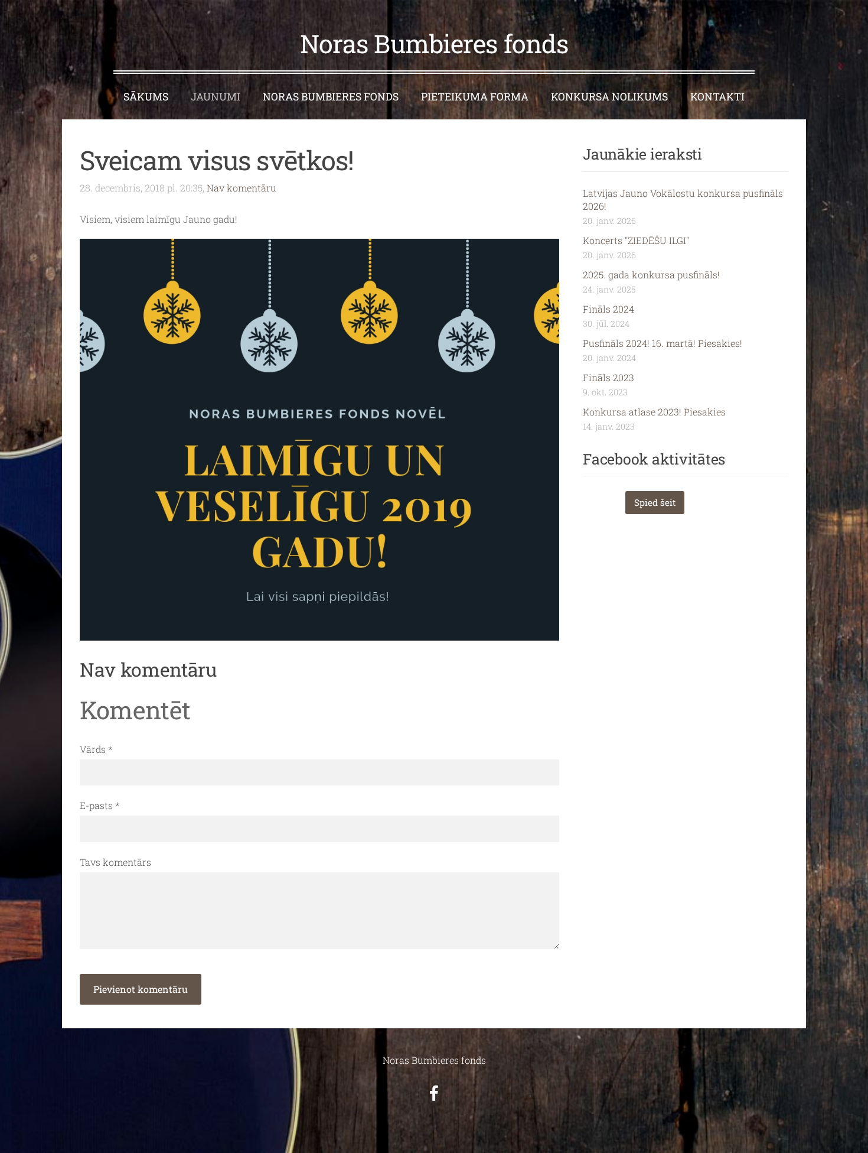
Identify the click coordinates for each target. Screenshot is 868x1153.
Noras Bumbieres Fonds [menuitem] (331, 96)
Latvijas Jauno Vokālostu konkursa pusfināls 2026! (683, 199)
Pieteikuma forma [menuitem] (474, 96)
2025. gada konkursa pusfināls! (651, 274)
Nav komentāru (241, 187)
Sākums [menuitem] (145, 96)
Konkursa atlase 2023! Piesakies (654, 411)
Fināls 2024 (608, 309)
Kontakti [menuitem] (717, 96)
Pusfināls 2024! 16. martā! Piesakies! (662, 343)
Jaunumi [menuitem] (215, 96)
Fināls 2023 (608, 377)
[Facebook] (434, 1093)
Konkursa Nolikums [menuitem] (609, 96)
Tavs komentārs (115, 862)
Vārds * (96, 749)
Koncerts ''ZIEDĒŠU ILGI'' (636, 240)
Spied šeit (655, 502)
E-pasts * (99, 805)
